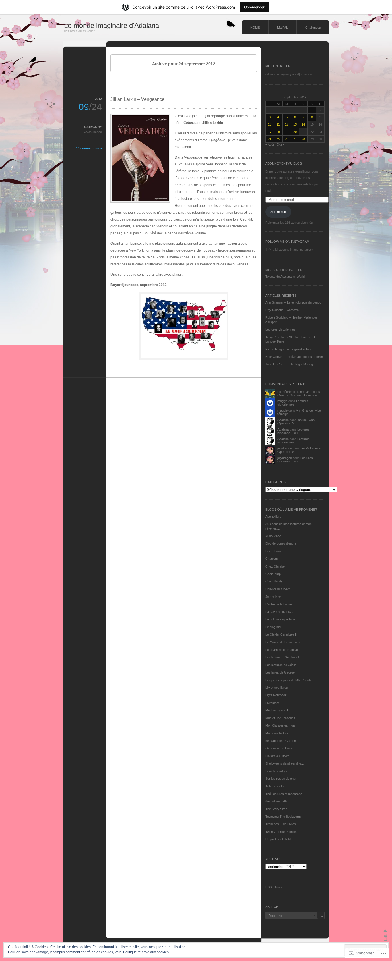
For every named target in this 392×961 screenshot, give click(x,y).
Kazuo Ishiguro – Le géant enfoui (288, 349)
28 (303, 139)
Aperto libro (273, 516)
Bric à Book (273, 551)
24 (269, 139)
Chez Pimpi (273, 574)
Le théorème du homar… (294, 391)
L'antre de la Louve (278, 604)
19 (286, 132)
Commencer (254, 7)
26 (286, 139)
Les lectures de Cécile (280, 665)
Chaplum (271, 558)
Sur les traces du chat (280, 778)
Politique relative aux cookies (146, 952)
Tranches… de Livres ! (281, 824)
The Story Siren (276, 809)
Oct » (280, 144)
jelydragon (284, 448)
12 (286, 124)
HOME (255, 27)
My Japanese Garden (280, 740)
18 (278, 132)
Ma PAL (282, 27)
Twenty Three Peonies (281, 831)
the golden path (276, 801)
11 (278, 124)
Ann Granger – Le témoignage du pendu (293, 302)
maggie (282, 401)
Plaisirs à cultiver (277, 756)
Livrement (272, 703)
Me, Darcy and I (276, 710)
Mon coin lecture (276, 733)
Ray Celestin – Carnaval (282, 310)
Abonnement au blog (283, 163)
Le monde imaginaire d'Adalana (111, 25)
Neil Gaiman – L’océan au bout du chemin (294, 356)
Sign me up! (278, 211)
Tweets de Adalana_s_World (285, 276)
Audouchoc (273, 536)
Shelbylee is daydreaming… (284, 763)
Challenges (313, 27)
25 (278, 139)
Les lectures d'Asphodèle (282, 657)
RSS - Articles (275, 887)
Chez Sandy (274, 581)
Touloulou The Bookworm (283, 816)
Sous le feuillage (276, 771)
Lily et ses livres (276, 687)
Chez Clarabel (275, 566)
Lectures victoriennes (280, 329)
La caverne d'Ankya (279, 611)
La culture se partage (280, 619)
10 (269, 124)
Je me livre (273, 596)
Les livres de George (280, 672)
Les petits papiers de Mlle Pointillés (289, 680)
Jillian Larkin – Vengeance (137, 99)
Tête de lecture (275, 786)
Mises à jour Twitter (283, 270)
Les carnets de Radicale (282, 649)
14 (303, 124)
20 (295, 132)
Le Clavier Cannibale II (281, 634)
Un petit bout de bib (278, 839)
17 (269, 132)
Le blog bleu (273, 627)
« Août (269, 144)
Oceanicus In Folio (278, 748)
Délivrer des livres (278, 589)
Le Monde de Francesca (282, 642)
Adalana (283, 420)
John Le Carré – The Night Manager (290, 364)
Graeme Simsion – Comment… (299, 395)
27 (295, 139)
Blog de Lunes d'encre (280, 543)
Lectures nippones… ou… (293, 431)
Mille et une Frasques (280, 718)
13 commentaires (89, 148)
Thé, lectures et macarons (283, 794)
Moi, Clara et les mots (280, 725)
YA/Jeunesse (93, 132)
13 (295, 124)
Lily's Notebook (276, 695)
